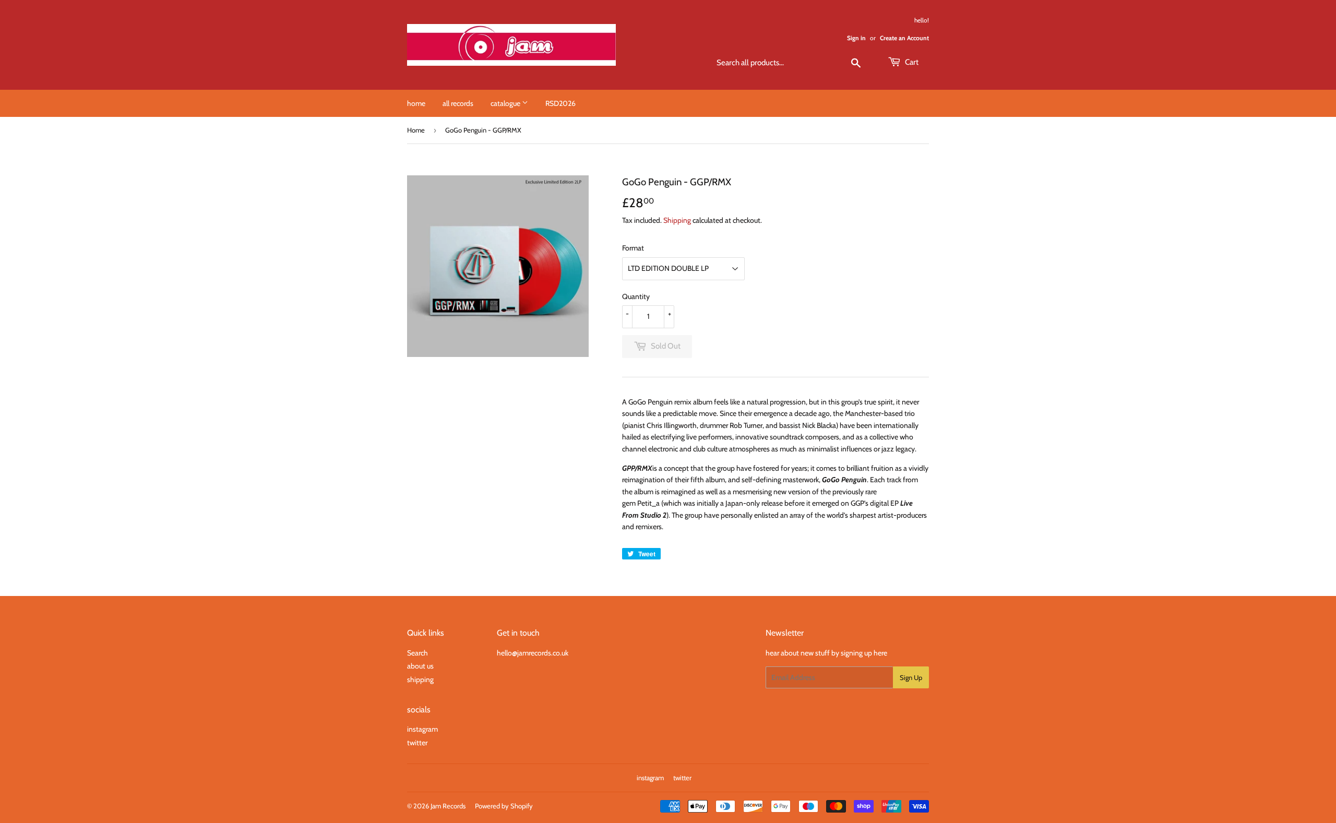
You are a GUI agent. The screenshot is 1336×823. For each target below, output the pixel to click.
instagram (422, 729)
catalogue (506, 103)
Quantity (636, 296)
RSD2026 (560, 103)
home (416, 103)
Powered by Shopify (504, 806)
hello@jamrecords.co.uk (532, 653)
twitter (417, 742)
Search (417, 653)
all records (458, 103)
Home (416, 130)
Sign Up (911, 677)
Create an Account (904, 38)
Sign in (856, 38)
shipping (420, 679)
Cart (910, 62)
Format (633, 248)
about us (420, 666)
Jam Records (448, 806)
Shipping (677, 220)
